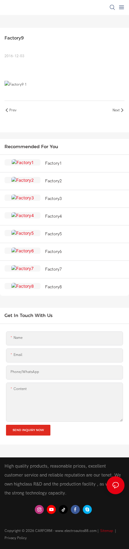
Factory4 (53, 216)
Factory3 (53, 198)
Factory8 (53, 286)
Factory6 (53, 251)
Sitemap (106, 531)
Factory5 (53, 233)
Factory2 (53, 180)
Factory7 (53, 269)
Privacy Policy (15, 538)
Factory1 (53, 163)
